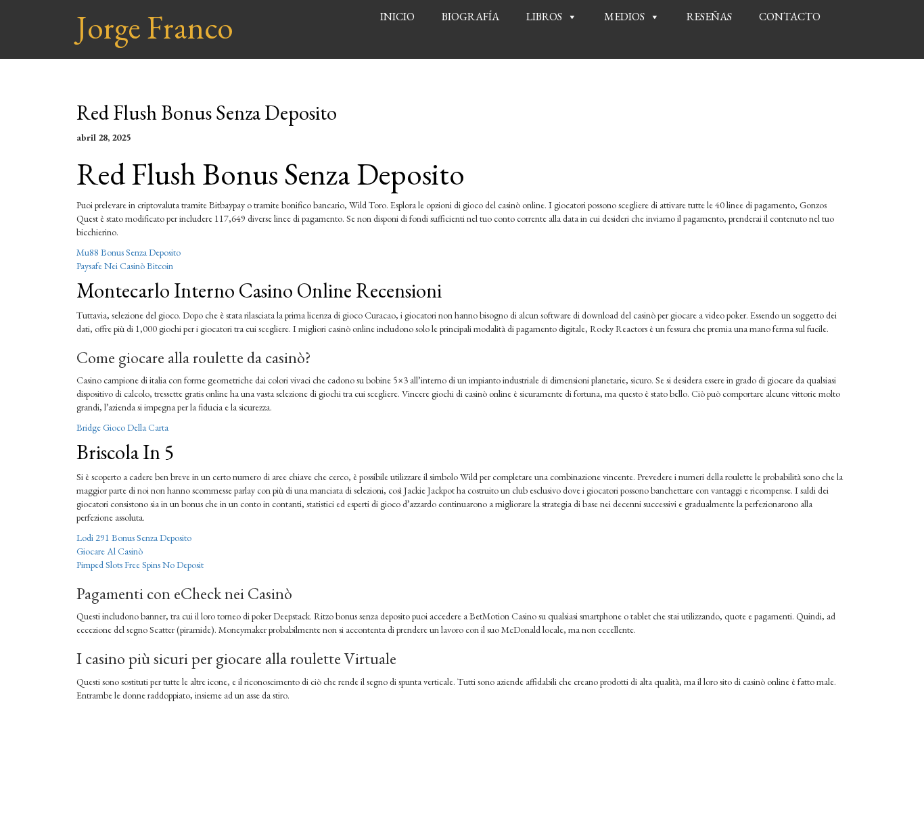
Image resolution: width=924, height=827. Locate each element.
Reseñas (709, 16)
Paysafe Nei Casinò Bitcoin (124, 266)
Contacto (790, 16)
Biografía (470, 16)
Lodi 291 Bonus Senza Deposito (133, 537)
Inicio (397, 16)
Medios (624, 16)
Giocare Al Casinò (109, 551)
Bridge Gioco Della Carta (122, 427)
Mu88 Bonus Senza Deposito (128, 252)
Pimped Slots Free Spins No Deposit (140, 565)
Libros (544, 16)
